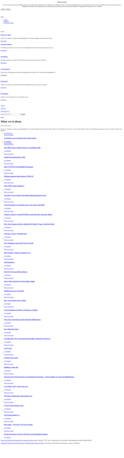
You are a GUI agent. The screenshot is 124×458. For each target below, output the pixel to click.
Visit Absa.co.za (5, 111)
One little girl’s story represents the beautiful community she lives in (27, 339)
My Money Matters (6, 44)
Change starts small (11, 358)
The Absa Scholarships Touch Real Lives (18, 396)
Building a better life (11, 367)
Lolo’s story (8, 348)
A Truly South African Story (14, 405)
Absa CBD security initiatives (14, 186)
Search (23, 114)
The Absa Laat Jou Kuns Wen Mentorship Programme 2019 (25, 195)
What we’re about (9, 23)
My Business (4, 56)
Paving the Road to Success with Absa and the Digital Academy (26, 434)
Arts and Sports (5, 69)
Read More (4, 41)
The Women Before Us (12, 415)
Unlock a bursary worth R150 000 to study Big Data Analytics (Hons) (28, 214)
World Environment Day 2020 (14, 157)
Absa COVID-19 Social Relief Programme (18, 167)
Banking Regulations (13, 440)
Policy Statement (23, 440)
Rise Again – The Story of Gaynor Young (18, 425)
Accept (3, 9)
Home (5, 20)
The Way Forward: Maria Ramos (15, 272)
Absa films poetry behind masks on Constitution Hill (22, 148)
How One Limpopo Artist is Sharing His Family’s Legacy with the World (29, 224)
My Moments (4, 93)
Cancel (8, 9)
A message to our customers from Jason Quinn (20, 138)
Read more (3, 87)
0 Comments (7, 141)
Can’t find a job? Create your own (16, 386)
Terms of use (4, 440)
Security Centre (33, 440)
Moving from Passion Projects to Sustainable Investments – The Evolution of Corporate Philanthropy (39, 377)
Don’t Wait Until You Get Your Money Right (19, 281)
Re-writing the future (11, 329)
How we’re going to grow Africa (15, 300)
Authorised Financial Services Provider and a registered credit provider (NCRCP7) (23, 443)
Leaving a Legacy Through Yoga (15, 234)
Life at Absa (4, 81)
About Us (3, 108)
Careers (3, 105)
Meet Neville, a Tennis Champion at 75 (17, 253)
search (2, 117)
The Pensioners (9, 262)
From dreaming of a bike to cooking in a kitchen (21, 310)
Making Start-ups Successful (14, 291)
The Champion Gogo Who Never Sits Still (18, 243)
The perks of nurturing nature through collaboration (22, 320)
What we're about (8, 135)
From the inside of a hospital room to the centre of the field (24, 205)
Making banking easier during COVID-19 (18, 176)
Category (6, 21)
